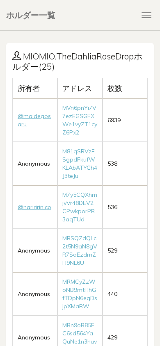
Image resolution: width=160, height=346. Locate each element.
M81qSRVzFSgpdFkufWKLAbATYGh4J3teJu (79, 164)
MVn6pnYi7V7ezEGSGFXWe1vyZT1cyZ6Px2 (79, 120)
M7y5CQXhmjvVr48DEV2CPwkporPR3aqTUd (79, 207)
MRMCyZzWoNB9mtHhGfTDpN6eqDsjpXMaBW (79, 294)
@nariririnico (34, 207)
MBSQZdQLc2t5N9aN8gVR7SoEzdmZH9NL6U (79, 250)
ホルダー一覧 (30, 15)
